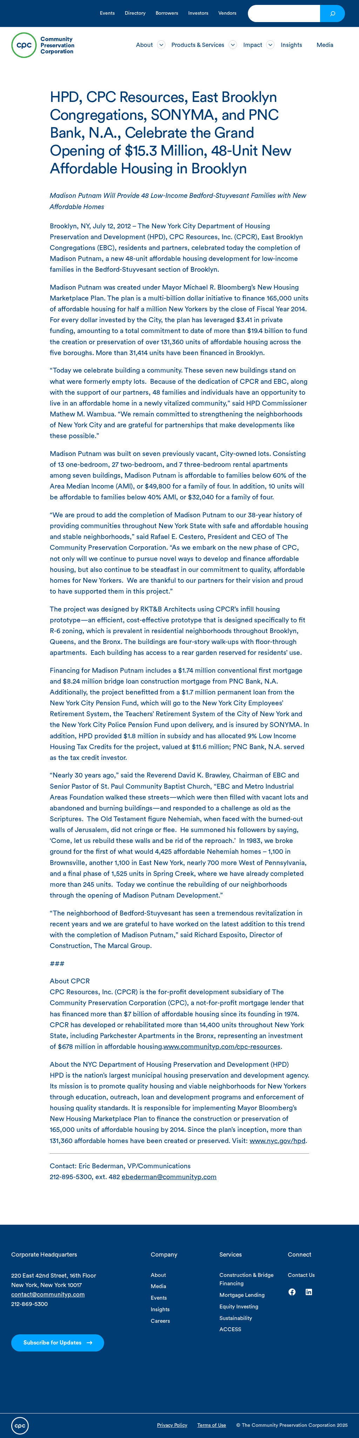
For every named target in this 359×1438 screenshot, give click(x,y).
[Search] (332, 13)
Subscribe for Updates (52, 1343)
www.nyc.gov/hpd (277, 1141)
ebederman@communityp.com (169, 1177)
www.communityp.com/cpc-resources (221, 1046)
